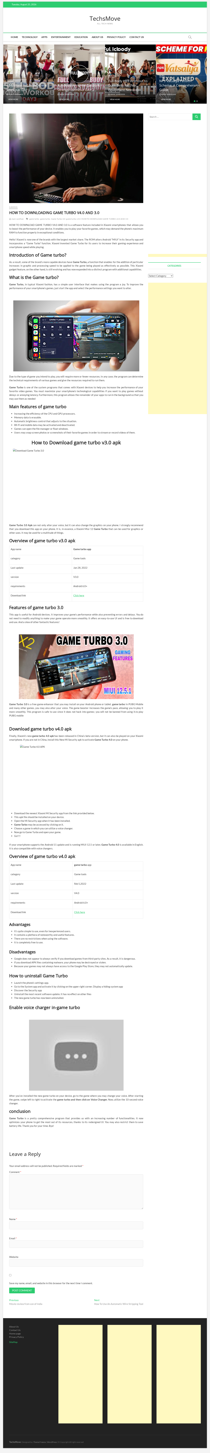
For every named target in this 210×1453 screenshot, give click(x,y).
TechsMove (105, 18)
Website (13, 1256)
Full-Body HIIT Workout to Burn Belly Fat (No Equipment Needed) (76, 85)
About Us (97, 37)
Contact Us (136, 37)
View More (13, 99)
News (111, 76)
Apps (44, 37)
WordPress (52, 1442)
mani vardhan (15, 94)
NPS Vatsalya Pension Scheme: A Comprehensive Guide (128, 85)
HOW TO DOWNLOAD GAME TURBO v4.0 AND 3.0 (104, 219)
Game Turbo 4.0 (58, 219)
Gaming (13, 207)
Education (81, 37)
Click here (78, 595)
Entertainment (61, 37)
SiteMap (13, 1342)
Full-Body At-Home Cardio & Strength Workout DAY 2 (28, 87)
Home (14, 37)
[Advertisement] (177, 190)
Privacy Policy (116, 37)
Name (13, 1219)
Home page (15, 1333)
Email (13, 1238)
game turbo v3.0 (73, 219)
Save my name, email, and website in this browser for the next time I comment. (51, 1283)
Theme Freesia (39, 1442)
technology (30, 37)
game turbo (45, 219)
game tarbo (34, 219)
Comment (15, 1171)
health (10, 80)
